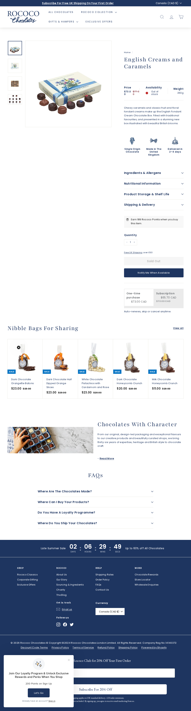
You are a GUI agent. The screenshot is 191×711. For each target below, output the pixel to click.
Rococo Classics (27, 574)
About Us (61, 574)
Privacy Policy (60, 647)
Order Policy (102, 579)
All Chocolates (61, 12)
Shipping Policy (128, 647)
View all (178, 328)
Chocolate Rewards (147, 574)
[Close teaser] (19, 347)
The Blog (61, 595)
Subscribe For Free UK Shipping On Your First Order (78, 3)
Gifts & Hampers (61, 21)
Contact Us (102, 589)
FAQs (98, 584)
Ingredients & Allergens (142, 173)
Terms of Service (83, 647)
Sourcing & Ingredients (70, 584)
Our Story (61, 579)
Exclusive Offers (99, 21)
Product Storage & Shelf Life (146, 194)
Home (127, 52)
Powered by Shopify (154, 647)
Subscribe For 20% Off (95, 689)
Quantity (130, 235)
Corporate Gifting (27, 579)
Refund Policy (106, 647)
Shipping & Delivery (139, 205)
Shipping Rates (105, 574)
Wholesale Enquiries (147, 584)
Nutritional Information (142, 183)
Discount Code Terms (34, 647)
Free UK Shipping (133, 252)
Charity (60, 589)
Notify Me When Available (154, 273)
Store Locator (142, 579)
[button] (11, 355)
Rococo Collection (97, 12)
